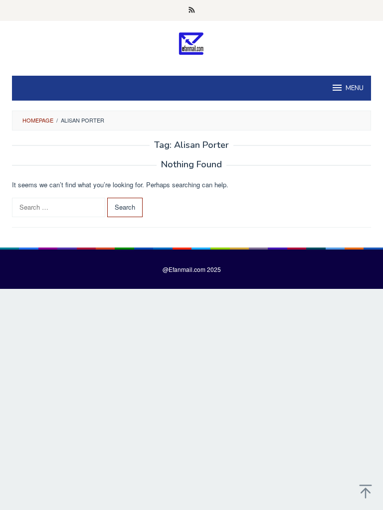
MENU (355, 88)
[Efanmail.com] (192, 43)
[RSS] (191, 10)
